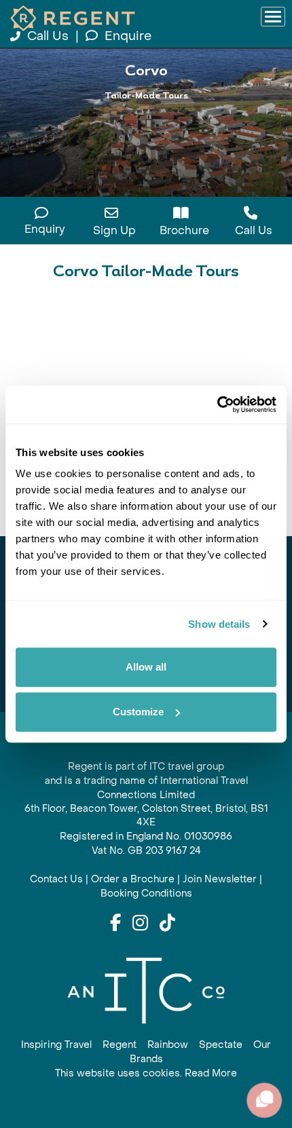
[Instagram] (140, 923)
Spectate (220, 1044)
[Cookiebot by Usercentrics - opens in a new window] (217, 404)
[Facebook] (115, 923)
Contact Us (56, 879)
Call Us (48, 36)
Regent (119, 1044)
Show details (219, 624)
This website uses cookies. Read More (146, 1073)
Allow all (146, 667)
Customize (138, 711)
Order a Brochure (133, 879)
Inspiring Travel (56, 1044)
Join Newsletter (220, 879)
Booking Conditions (146, 893)
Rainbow (167, 1044)
